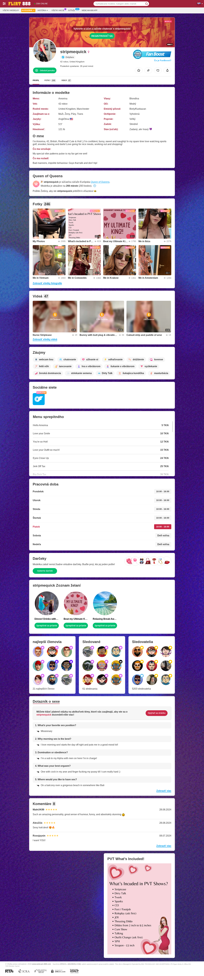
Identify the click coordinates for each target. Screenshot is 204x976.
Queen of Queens (100, 182)
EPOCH (63, 964)
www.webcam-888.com (41, 964)
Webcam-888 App (89, 10)
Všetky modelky (11, 10)
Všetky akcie (58, 10)
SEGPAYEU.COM (74, 964)
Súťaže (71, 10)
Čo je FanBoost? (162, 60)
